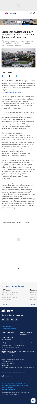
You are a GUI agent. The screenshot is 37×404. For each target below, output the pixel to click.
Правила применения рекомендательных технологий (16, 385)
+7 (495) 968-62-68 (25, 333)
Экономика (18, 22)
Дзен (12, 76)
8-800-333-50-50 (7, 338)
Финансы (19, 222)
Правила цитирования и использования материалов (16, 381)
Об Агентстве (6, 324)
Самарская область (8, 222)
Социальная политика (7, 387)
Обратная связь (7, 326)
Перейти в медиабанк (27, 69)
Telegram (21, 76)
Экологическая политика (8, 389)
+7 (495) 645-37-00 (8, 332)
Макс (5, 76)
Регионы (26, 222)
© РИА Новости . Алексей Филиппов (11, 69)
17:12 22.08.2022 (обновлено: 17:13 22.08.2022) (15, 28)
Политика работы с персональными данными (14, 383)
